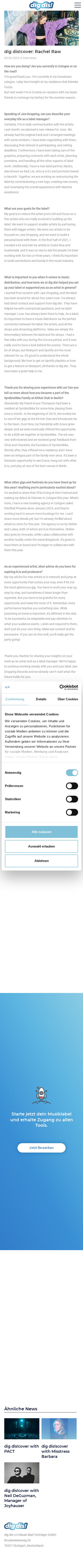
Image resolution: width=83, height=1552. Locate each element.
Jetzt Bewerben (41, 1148)
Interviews (29, 58)
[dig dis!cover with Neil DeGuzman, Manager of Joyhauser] (21, 1473)
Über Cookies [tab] (68, 699)
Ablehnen (41, 860)
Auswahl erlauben (41, 846)
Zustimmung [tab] (14, 699)
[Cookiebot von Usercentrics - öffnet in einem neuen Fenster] (59, 687)
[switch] (72, 785)
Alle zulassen (42, 832)
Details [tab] (41, 699)
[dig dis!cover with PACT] (21, 1429)
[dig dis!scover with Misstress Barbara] (59, 1429)
